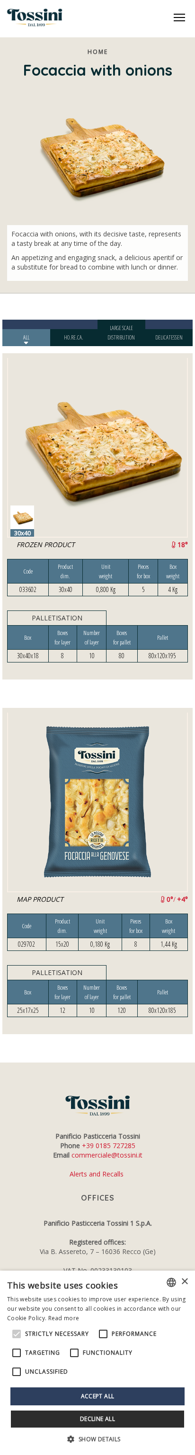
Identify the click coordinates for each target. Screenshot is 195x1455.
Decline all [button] (97, 1419)
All (26, 337)
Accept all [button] (98, 1396)
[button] (97, 1439)
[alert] (97, 1363)
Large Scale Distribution (121, 332)
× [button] (184, 1281)
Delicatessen (169, 337)
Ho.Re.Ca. (73, 337)
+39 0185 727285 (108, 1145)
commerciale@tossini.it (106, 1154)
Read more (64, 1318)
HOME (98, 52)
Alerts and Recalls (97, 1173)
